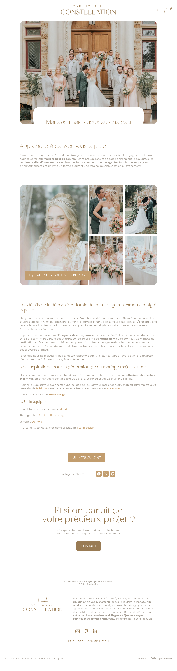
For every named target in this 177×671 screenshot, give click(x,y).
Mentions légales (55, 658)
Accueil (67, 581)
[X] (105, 474)
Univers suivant (87, 457)
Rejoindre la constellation (88, 641)
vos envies (113, 388)
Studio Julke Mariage (52, 415)
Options (36, 422)
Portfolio (77, 581)
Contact (88, 546)
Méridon (41, 388)
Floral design (57, 394)
